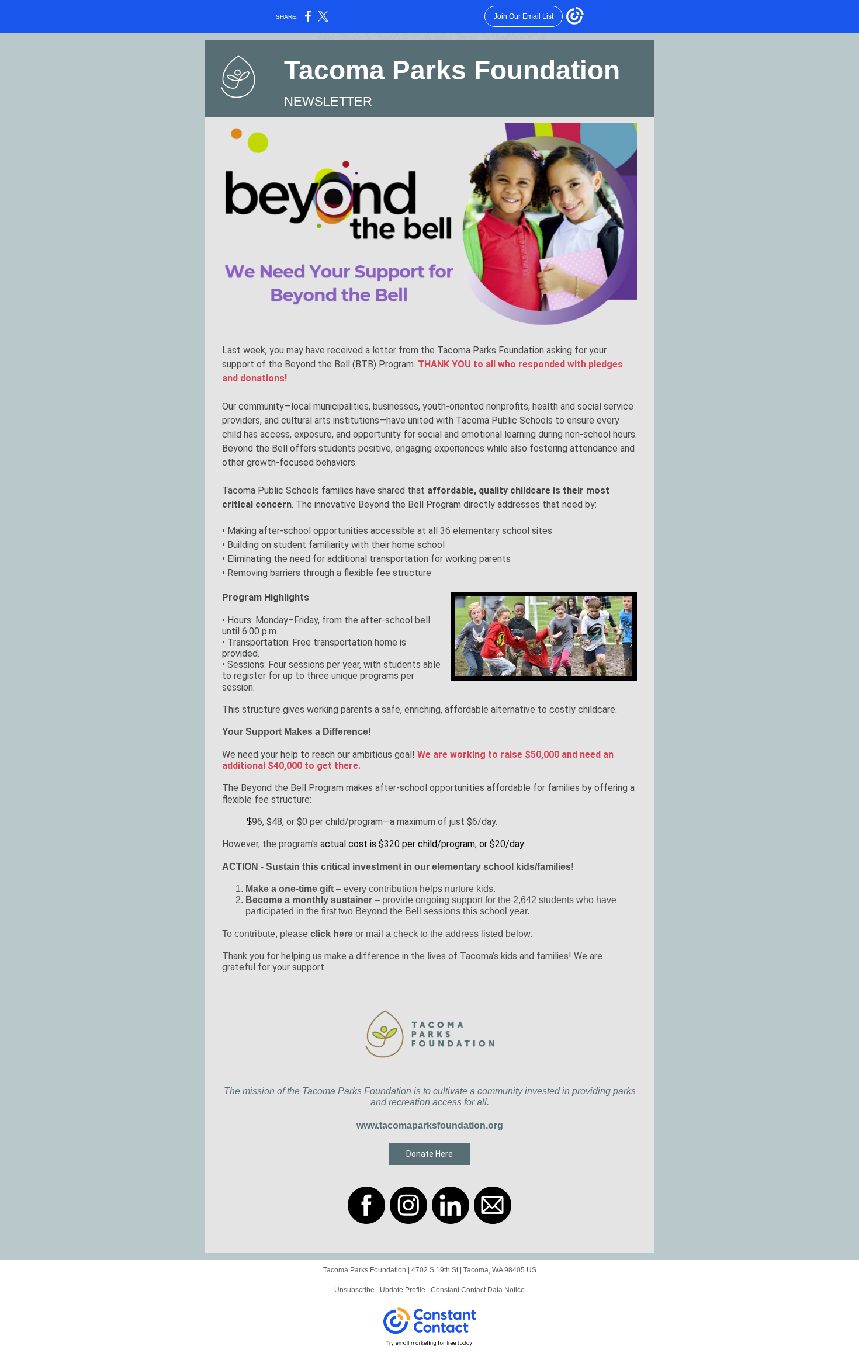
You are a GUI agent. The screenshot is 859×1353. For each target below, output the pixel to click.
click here (331, 934)
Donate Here (429, 1153)
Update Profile (402, 1290)
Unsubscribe (354, 1290)
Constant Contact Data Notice (478, 1290)
